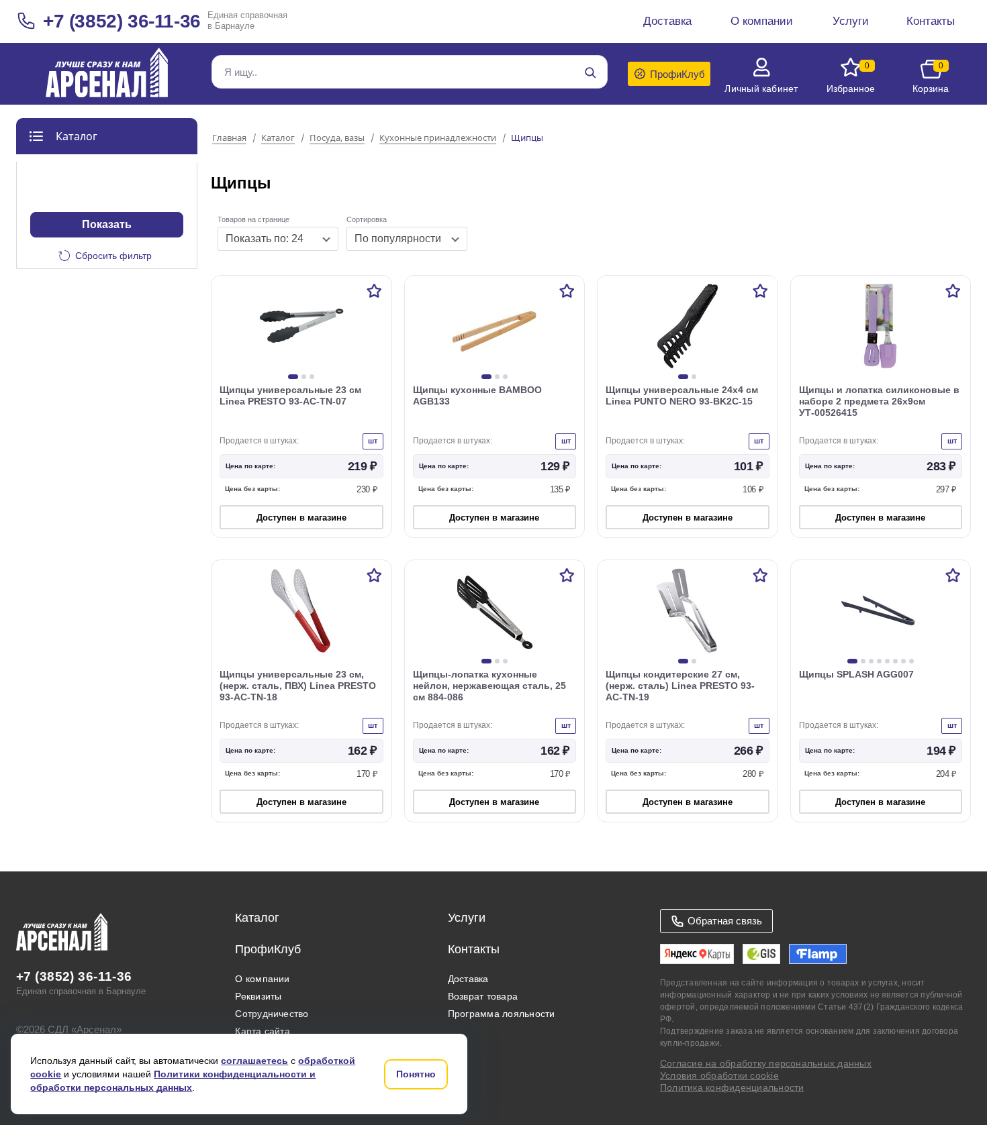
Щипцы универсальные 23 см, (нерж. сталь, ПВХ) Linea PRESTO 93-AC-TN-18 (298, 685)
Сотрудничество (271, 1013)
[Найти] (590, 72)
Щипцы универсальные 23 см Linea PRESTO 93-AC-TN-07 (290, 395)
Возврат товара (483, 996)
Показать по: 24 (264, 238)
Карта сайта (262, 1031)
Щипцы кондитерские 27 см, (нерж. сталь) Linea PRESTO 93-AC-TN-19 (680, 685)
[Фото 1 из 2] (683, 376)
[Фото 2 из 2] (694, 376)
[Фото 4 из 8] (879, 661)
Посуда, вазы (337, 138)
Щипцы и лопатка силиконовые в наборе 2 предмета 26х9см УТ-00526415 (879, 401)
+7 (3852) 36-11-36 (122, 21)
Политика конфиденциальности (732, 1087)
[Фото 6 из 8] (895, 661)
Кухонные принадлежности (437, 138)
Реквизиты (258, 996)
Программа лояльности (501, 1013)
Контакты (474, 949)
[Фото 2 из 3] (303, 376)
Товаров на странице (253, 219)
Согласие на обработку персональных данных (766, 1063)
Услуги (466, 917)
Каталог (278, 138)
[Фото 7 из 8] (903, 661)
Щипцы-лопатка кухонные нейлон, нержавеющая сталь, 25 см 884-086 (489, 685)
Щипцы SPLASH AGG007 (856, 674)
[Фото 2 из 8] (863, 661)
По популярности (398, 238)
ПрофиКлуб (268, 949)
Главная (229, 138)
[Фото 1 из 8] (852, 661)
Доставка (468, 978)
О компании (262, 978)
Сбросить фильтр (113, 255)
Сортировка (366, 219)
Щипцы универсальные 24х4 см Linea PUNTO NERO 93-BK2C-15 (682, 395)
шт (372, 441)
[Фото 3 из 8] (871, 661)
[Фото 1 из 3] (293, 376)
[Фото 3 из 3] (312, 376)
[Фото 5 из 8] (887, 661)
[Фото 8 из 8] (911, 661)
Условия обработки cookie (719, 1075)
